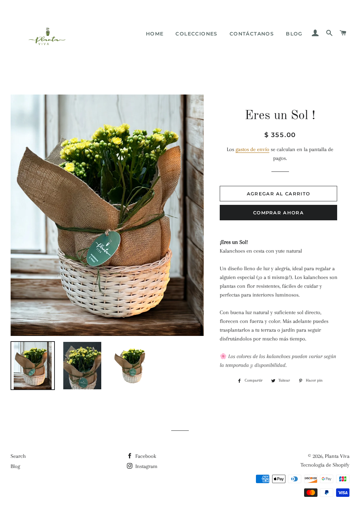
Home (155, 34)
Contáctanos (252, 34)
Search (18, 456)
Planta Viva (337, 456)
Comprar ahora (278, 212)
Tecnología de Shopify (325, 465)
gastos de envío (252, 149)
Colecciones (196, 34)
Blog (294, 34)
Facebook (145, 456)
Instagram (146, 466)
